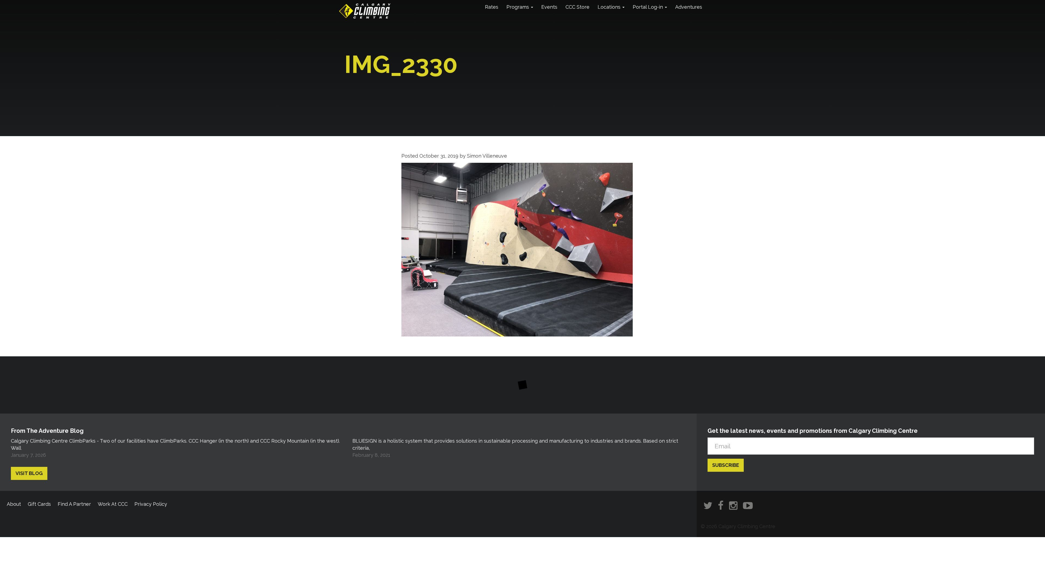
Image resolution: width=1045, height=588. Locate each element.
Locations (610, 7)
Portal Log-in (648, 7)
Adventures (688, 7)
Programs (518, 7)
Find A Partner (74, 504)
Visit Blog (29, 473)
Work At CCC (113, 504)
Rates (491, 7)
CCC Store (577, 7)
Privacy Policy (150, 504)
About (14, 504)
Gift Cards (39, 504)
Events (549, 7)
